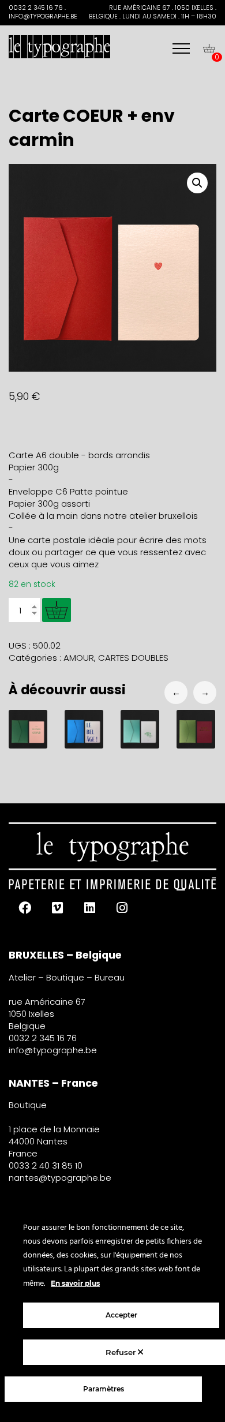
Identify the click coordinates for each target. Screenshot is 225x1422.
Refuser (122, 1352)
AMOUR (78, 658)
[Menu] (181, 48)
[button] (197, 183)
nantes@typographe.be (60, 1178)
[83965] (56, 610)
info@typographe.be (53, 1050)
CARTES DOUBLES (133, 658)
